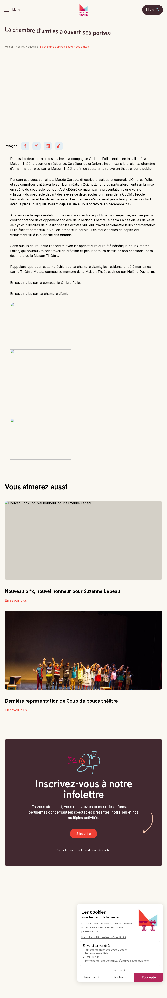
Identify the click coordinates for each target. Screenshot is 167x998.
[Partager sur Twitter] (36, 146)
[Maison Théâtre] (83, 10)
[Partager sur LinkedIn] (48, 146)
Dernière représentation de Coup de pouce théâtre (61, 701)
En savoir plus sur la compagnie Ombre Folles (45, 283)
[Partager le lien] (59, 146)
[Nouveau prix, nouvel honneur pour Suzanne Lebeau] (83, 540)
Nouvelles (32, 46)
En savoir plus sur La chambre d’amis (39, 294)
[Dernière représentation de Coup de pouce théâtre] (83, 650)
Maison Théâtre (14, 46)
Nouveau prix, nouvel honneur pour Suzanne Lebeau (62, 591)
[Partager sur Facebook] (25, 146)
